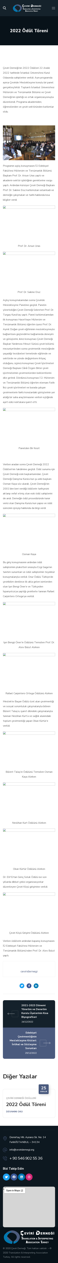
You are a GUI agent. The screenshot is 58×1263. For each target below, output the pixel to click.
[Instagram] (29, 1177)
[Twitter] (6, 1177)
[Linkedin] (21, 1177)
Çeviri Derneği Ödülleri (21, 1098)
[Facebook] (13, 1177)
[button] (4, 8)
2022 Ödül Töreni (26, 1104)
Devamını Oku (14, 1111)
